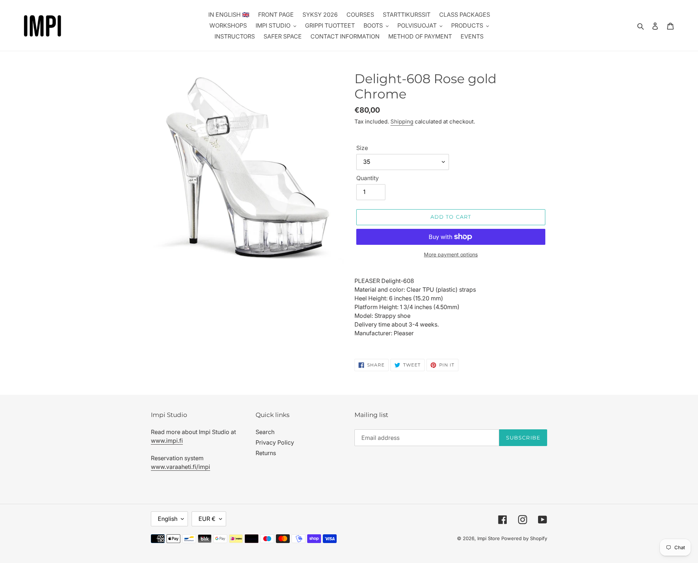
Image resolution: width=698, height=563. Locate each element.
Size (362, 147)
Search (265, 432)
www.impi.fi (167, 440)
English (167, 518)
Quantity (367, 178)
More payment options (451, 254)
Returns (266, 453)
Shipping (401, 121)
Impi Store (488, 538)
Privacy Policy (275, 442)
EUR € (207, 518)
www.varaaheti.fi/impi (180, 466)
